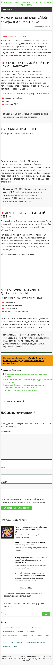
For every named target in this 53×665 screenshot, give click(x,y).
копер (20, 638)
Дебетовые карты (36, 627)
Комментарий (7, 432)
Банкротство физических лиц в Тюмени (15, 627)
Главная (36, 26)
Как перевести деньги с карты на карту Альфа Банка (25, 604)
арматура (20, 631)
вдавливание (31, 631)
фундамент (6, 646)
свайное (19, 642)
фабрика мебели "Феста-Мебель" (36, 642)
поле (4, 642)
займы (47, 635)
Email (4, 482)
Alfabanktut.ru (9, 656)
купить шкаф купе (31, 638)
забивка (39, 635)
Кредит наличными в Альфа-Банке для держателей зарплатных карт (23, 594)
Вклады (43, 26)
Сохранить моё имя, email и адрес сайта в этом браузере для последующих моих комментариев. (23, 500)
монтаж (42, 638)
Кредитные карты (8, 631)
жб (32, 635)
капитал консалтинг (9, 638)
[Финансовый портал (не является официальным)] (26, 2)
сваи (11, 642)
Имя (3, 467)
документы (24, 635)
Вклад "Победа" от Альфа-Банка (21, 391)
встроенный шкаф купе (10, 635)
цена (15, 646)
